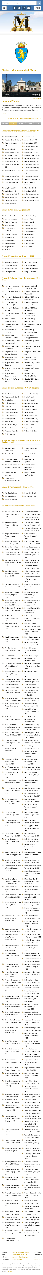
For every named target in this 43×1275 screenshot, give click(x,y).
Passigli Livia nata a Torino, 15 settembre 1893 (12, 966)
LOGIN (37, 8)
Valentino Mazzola (11, 431)
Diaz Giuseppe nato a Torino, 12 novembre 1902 (12, 639)
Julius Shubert (29, 412)
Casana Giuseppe (11, 265)
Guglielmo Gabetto (30, 409)
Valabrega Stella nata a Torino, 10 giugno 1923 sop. (12, 1172)
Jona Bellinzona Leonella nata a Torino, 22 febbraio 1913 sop (12, 727)
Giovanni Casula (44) (12, 176)
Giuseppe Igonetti (11, 499)
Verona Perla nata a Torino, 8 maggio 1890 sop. (12, 1203)
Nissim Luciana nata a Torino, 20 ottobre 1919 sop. (32, 910)
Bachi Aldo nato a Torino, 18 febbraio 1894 (31, 536)
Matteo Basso (29, 237)
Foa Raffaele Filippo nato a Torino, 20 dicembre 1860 (31, 658)
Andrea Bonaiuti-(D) (31, 394)
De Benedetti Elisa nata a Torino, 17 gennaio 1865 (12, 594)
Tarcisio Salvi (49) (11, 200)
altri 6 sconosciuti (11, 219)
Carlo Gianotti (9, 225)
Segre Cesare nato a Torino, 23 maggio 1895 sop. (32, 1043)
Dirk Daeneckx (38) (11, 155)
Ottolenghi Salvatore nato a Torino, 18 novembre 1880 (12, 948)
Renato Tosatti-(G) (11, 425)
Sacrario (13, 123)
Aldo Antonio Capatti (12, 216)
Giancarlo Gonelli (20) (31, 165)
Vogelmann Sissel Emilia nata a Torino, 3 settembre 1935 (31, 1233)
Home (15, 1252)
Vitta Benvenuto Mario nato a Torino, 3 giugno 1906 (12, 1225)
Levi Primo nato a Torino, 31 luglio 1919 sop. (12, 815)
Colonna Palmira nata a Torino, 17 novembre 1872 (32, 587)
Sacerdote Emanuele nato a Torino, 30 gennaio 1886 (31, 1006)
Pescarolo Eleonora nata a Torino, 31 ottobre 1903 (11, 974)
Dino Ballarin (9, 400)
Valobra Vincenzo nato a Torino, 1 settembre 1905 (12, 1187)
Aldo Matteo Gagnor (31, 216)
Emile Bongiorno (10, 403)
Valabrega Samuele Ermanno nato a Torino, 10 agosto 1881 (32, 1164)
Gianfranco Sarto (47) (31, 168)
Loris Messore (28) (11, 182)
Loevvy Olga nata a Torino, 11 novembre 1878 (12, 841)
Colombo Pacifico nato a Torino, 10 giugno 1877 (32, 579)
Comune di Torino (10, 101)
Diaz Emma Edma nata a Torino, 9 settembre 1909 (32, 631)
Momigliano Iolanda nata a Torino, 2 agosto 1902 (12, 889)
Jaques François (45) (12, 179)
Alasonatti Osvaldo (11, 262)
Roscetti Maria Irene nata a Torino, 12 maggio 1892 (31, 998)
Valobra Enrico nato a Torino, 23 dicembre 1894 (12, 1179)
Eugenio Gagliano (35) (31, 158)
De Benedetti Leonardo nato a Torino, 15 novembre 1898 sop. (12, 602)
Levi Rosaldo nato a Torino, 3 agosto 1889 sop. (12, 822)
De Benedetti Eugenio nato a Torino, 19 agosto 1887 (31, 594)
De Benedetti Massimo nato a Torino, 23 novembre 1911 (32, 602)
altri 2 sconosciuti (30, 262)
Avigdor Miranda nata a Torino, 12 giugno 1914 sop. (12, 536)
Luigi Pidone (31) (10, 188)
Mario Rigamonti (10, 418)
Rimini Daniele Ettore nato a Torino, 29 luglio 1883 (12, 998)
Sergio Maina (9, 247)
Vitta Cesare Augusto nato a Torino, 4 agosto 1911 (32, 1225)
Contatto (9, 1271)
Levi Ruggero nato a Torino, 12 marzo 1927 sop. (32, 828)
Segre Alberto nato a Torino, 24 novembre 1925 (31, 1035)
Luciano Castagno (11, 234)
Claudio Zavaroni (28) (12, 152)
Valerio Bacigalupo (30, 431)
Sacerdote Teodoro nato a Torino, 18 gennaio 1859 (11, 1030)
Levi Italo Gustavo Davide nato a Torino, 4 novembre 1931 (12, 801)
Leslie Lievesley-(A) (11, 415)
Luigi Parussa (29, 234)
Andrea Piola (28, 219)
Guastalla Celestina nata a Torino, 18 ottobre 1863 (31, 692)
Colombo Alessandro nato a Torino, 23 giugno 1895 (13, 562)
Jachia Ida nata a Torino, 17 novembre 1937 (31, 711)
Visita (37, 123)
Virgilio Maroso (10, 434)
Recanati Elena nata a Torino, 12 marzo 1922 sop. (12, 988)
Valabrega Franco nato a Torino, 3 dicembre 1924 (32, 1156)
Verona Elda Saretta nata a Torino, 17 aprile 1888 (32, 1187)
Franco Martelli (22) (31, 161)
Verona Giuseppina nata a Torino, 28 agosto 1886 (32, 1195)
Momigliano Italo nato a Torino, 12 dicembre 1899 (32, 889)
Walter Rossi (9, 250)
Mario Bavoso (9, 237)
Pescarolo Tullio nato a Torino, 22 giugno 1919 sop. (32, 974)
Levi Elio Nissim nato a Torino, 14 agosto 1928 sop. (12, 790)
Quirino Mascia (10, 244)
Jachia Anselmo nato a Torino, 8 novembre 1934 (13, 706)
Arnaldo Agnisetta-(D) (12, 397)
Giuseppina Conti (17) (31, 176)
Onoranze (29, 123)
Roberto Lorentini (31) (31, 194)
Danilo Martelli (29, 397)
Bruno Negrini (29, 222)
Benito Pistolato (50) (31, 146)
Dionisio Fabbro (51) (31, 152)
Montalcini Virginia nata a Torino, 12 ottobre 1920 (13, 905)
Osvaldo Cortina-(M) (31, 418)
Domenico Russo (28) (12, 158)
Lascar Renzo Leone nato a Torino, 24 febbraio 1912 (12, 748)
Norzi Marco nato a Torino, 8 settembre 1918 (31, 923)
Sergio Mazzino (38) (31, 197)
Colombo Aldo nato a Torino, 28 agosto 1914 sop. (32, 555)
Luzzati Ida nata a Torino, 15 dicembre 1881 (31, 847)
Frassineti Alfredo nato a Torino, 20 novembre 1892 (32, 666)
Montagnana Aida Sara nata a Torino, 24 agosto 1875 (32, 897)
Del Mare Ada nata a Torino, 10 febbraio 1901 (11, 618)
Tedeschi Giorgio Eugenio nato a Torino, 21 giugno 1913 (12, 1118)
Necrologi (5, 123)
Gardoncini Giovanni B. (32, 269)
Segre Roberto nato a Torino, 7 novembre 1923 (31, 1075)
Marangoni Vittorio (11, 272)
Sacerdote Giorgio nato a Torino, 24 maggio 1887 (13, 1014)
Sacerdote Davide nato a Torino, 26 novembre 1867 (12, 1006)
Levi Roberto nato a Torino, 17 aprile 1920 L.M (31, 815)
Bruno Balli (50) (10, 149)
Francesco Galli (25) (11, 161)
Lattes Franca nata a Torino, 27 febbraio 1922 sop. (31, 753)
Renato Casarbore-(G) (31, 422)
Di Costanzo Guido (11, 269)
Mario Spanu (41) (10, 191)
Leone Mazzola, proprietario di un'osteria (29, 467)
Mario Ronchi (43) (30, 188)
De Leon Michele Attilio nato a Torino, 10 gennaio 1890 (32, 610)
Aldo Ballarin (9, 394)
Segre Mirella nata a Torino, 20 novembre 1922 (31, 1062)
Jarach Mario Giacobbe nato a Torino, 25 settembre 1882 (32, 719)
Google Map (36, 95)
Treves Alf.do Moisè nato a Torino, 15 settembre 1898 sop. (31, 1124)
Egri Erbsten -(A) (29, 400)
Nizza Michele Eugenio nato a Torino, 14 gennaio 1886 (12, 918)
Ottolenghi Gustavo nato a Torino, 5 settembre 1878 (11, 937)
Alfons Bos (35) (29, 137)
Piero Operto (9, 422)
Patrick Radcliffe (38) (12, 194)
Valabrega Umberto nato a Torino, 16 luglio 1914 (32, 1172)
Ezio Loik (8, 406)
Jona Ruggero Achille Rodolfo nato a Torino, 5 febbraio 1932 (32, 735)
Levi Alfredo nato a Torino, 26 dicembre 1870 (11, 775)
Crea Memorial (18, 1255)
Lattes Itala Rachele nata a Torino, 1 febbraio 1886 (11, 761)
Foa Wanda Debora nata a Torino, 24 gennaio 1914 (13, 666)
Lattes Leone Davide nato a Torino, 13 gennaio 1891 (31, 761)
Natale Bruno (28, 240)
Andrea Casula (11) (30, 140)
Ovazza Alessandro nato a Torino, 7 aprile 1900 (31, 948)
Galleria (21, 123)
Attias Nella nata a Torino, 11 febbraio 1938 (11, 525)
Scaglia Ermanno (30, 272)
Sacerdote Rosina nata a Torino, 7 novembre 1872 (32, 1022)
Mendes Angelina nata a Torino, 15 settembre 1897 (32, 854)
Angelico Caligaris (11, 493)
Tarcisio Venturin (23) (31, 200)
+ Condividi (37, 99)
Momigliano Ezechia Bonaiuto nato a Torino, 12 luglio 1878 (32, 881)
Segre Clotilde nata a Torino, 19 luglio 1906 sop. (12, 1051)
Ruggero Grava (29, 428)
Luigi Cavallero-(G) (30, 415)
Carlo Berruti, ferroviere (12, 454)
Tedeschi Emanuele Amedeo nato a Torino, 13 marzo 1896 (12, 1107)
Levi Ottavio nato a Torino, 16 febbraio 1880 (31, 807)
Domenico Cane (10, 496)
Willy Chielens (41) (11, 203)
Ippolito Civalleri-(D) (11, 412)
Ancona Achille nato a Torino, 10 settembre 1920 (12, 514)
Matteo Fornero (10, 240)
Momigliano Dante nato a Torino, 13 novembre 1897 (32, 873)
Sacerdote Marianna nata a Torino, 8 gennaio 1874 (32, 1014)
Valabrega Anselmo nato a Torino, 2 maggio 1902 (32, 1143)
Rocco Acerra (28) (11, 197)
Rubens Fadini (9, 428)
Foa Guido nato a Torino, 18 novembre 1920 (31, 650)
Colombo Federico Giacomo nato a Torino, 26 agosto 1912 (13, 573)
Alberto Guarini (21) (11, 137)
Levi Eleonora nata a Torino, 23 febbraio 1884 (31, 782)
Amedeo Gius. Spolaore (13, 140)
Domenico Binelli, (30, 493)
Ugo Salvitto (28, 247)
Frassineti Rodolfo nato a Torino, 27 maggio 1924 (13, 674)
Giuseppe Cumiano (30, 228)
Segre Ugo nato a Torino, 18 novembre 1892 (31, 1089)
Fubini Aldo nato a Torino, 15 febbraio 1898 (31, 674)
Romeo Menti (29, 425)
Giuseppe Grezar (10, 409)
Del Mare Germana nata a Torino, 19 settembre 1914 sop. (32, 618)
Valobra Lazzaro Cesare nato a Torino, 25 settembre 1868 (31, 1179)
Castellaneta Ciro (30, 265)
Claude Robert (29, 149)
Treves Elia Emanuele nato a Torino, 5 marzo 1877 (12, 1132)
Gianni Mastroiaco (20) (12, 171)
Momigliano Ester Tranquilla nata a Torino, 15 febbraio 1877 (13, 881)
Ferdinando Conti (30, 496)
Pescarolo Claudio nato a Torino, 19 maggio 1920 (32, 966)
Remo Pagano (29, 244)
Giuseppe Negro (29, 231)
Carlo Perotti (28, 225)
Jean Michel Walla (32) (32, 179)
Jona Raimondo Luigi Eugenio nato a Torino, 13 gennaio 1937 (32, 727)
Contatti (19, 1260)
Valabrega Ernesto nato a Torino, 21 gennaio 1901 (13, 1150)
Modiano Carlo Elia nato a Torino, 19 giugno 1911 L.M (13, 868)
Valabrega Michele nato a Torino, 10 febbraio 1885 (13, 1164)
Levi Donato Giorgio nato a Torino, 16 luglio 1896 (32, 775)
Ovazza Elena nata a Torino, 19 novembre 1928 (12, 955)
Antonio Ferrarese (11, 222)
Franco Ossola (29, 406)
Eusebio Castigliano (31, 403)
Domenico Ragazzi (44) (32, 155)
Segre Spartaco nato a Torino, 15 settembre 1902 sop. (12, 1083)
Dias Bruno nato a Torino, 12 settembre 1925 (12, 626)
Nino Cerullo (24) (30, 191)
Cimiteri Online (23, 1252)
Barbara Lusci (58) (30, 143)
